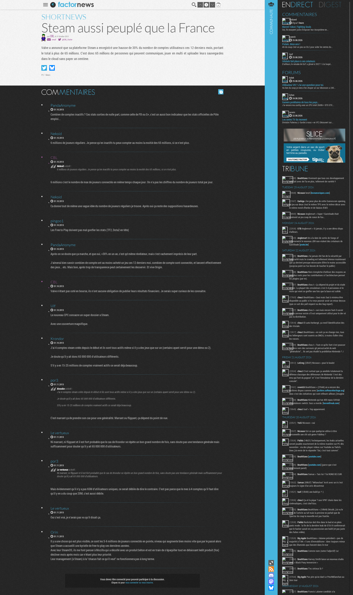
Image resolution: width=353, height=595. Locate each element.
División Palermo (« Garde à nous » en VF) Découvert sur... (307, 122)
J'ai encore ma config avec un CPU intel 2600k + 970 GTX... (308, 105)
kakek (291, 77)
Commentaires (299, 14)
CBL (52, 36)
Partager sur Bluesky (52, 68)
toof (291, 54)
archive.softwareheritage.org (330, 390)
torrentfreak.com (331, 403)
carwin (292, 112)
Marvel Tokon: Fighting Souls (296, 26)
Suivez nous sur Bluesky (271, 588)
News (48, 75)
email (54, 39)
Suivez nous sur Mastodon (271, 581)
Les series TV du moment (294, 119)
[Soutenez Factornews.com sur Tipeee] (314, 161)
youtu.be (304, 244)
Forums (291, 72)
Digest (330, 4)
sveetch (292, 36)
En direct (297, 4)
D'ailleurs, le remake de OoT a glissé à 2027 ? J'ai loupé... (307, 64)
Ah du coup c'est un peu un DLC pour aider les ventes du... (307, 46)
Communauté (271, 279)
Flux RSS (271, 569)
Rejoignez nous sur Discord (271, 575)
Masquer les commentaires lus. (220, 91)
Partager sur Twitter (44, 68)
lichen (291, 94)
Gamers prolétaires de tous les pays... (300, 102)
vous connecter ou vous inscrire (139, 582)
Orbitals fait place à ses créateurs (298, 61)
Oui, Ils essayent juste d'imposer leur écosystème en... (305, 29)
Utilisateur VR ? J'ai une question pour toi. (303, 85)
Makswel (293, 19)
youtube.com (315, 456)
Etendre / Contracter (271, 563)
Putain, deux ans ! (291, 44)
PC (42, 75)
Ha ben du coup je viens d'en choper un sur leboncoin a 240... (309, 87)
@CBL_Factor (67, 39)
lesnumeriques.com (320, 192)
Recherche (194, 5)
